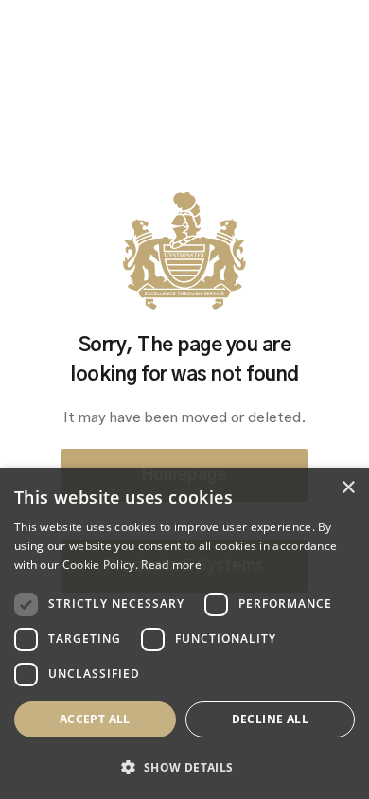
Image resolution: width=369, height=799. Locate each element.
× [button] (348, 488)
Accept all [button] (95, 719)
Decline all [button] (270, 719)
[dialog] (184, 633)
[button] (184, 767)
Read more (171, 565)
